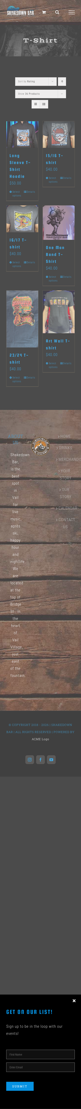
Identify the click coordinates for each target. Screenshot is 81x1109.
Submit (20, 1086)
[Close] (74, 1001)
